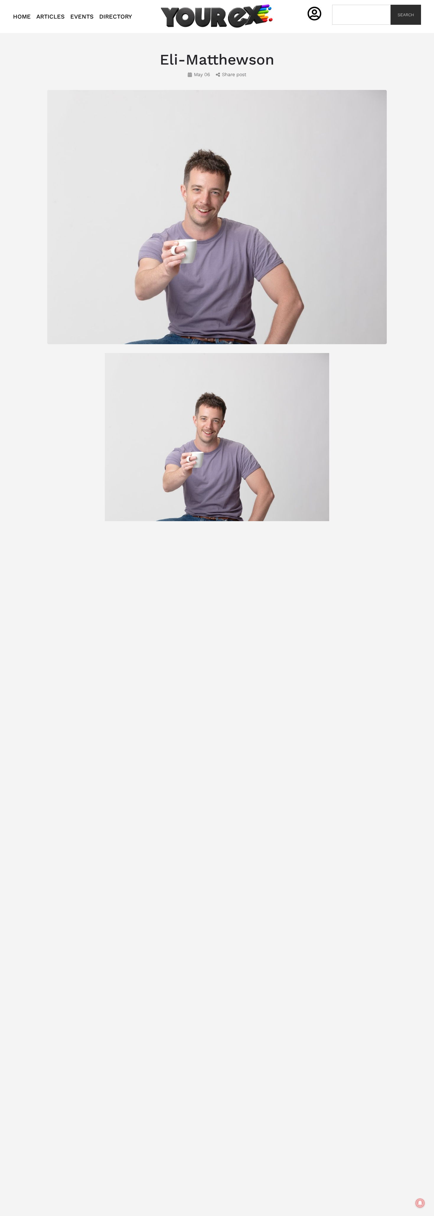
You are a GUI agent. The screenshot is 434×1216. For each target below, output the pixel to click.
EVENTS (82, 16)
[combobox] (361, 15)
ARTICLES (50, 16)
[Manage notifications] (420, 1203)
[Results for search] (361, 28)
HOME (22, 16)
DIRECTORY (115, 16)
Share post (234, 74)
